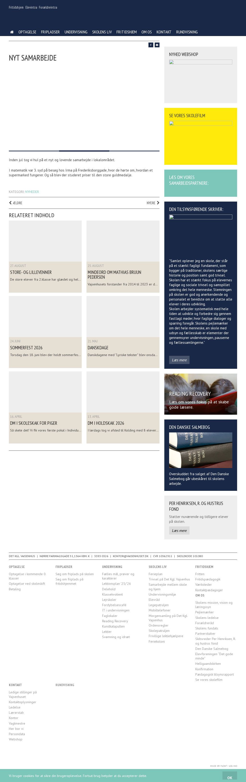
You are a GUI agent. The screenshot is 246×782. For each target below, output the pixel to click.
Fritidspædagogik (207, 579)
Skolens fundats (206, 628)
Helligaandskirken (208, 663)
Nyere (151, 202)
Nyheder (32, 192)
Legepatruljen (159, 605)
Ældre (17, 202)
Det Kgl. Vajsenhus (22, 556)
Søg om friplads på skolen (74, 574)
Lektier (107, 631)
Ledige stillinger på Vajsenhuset (23, 694)
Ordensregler (158, 625)
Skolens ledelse (207, 618)
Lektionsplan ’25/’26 (116, 583)
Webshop (15, 739)
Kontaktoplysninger (22, 702)
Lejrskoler (109, 599)
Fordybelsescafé (114, 605)
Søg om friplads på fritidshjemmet (69, 581)
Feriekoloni (157, 641)
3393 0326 (101, 556)
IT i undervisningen (115, 610)
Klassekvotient (112, 594)
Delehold (109, 589)
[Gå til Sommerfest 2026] (45, 316)
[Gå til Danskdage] (122, 316)
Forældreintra (48, 7)
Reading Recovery (115, 621)
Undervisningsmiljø (162, 594)
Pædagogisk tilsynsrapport (214, 674)
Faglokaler (109, 616)
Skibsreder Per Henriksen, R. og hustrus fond (215, 641)
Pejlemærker (204, 612)
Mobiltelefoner (160, 610)
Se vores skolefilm (208, 679)
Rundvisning (187, 32)
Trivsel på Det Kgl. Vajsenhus (169, 579)
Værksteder (203, 584)
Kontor (13, 718)
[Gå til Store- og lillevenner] (45, 241)
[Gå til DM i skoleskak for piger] (45, 392)
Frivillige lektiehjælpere (166, 636)
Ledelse (14, 707)
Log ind (233, 766)
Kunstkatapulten (113, 626)
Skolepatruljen (159, 630)
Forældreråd (204, 623)
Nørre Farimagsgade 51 (56, 556)
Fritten (199, 574)
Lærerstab (16, 712)
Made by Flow (218, 766)
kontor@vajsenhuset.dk (130, 556)
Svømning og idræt (116, 637)
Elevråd (154, 599)
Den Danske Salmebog (211, 649)
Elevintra (31, 7)
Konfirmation (204, 669)
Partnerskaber (205, 633)
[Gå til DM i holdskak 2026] (122, 392)
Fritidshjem (16, 7)
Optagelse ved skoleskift (27, 583)
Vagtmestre (17, 723)
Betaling (15, 589)
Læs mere (179, 359)
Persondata (17, 734)
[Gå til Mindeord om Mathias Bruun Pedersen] (122, 241)
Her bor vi (16, 729)
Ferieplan (155, 574)
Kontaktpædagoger (209, 590)
